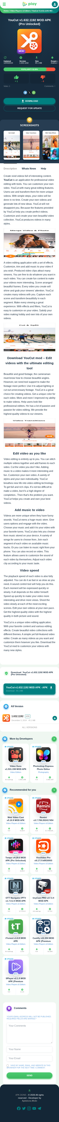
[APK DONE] (29, 4)
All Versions (29, 727)
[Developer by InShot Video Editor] (54, 738)
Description (10, 168)
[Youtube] (34, 1109)
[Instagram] (29, 1109)
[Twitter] (24, 1109)
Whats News (29, 168)
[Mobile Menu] (4, 4)
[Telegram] (25, 92)
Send (29, 1075)
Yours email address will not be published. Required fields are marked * (29, 1018)
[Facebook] (19, 1109)
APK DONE (20, 1095)
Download (31, 101)
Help (43, 168)
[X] (29, 92)
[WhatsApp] (34, 92)
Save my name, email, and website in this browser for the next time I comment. (28, 1066)
